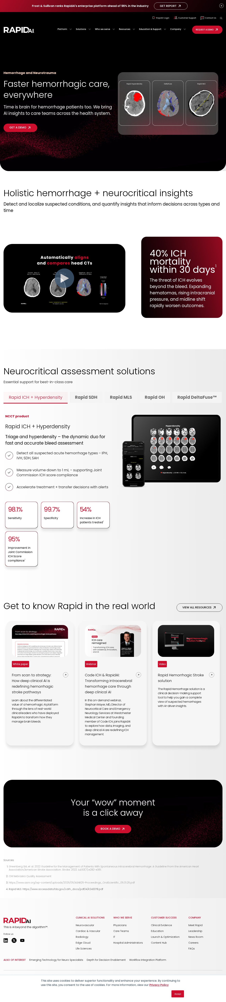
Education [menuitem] (157, 931)
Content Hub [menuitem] (159, 943)
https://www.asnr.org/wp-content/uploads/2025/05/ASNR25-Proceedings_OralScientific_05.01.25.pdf (72, 882)
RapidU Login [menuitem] (162, 17)
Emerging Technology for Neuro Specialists (56, 960)
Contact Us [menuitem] (210, 17)
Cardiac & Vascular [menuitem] (88, 931)
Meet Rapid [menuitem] (195, 925)
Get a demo (17, 127)
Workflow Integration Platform (147, 960)
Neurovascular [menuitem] (85, 925)
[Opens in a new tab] (6, 940)
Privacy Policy (159, 985)
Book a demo (110, 829)
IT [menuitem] (114, 937)
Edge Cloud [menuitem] (83, 943)
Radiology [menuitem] (82, 937)
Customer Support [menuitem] (187, 17)
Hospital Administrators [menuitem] (128, 943)
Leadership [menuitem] (195, 931)
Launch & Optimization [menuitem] (165, 937)
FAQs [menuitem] (191, 948)
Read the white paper (162, 327)
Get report (168, 6)
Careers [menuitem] (193, 943)
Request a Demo (205, 29)
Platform (62, 29)
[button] (221, 18)
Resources (124, 29)
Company (175, 29)
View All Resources (197, 607)
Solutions (81, 29)
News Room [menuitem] (195, 937)
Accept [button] (177, 993)
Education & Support (150, 29)
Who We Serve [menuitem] (122, 917)
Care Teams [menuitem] (121, 931)
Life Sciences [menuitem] (84, 948)
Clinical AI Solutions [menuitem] (90, 917)
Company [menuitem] (194, 917)
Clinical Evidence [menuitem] (161, 925)
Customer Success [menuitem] (164, 917)
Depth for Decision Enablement (106, 960)
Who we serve (102, 29)
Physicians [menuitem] (120, 925)
